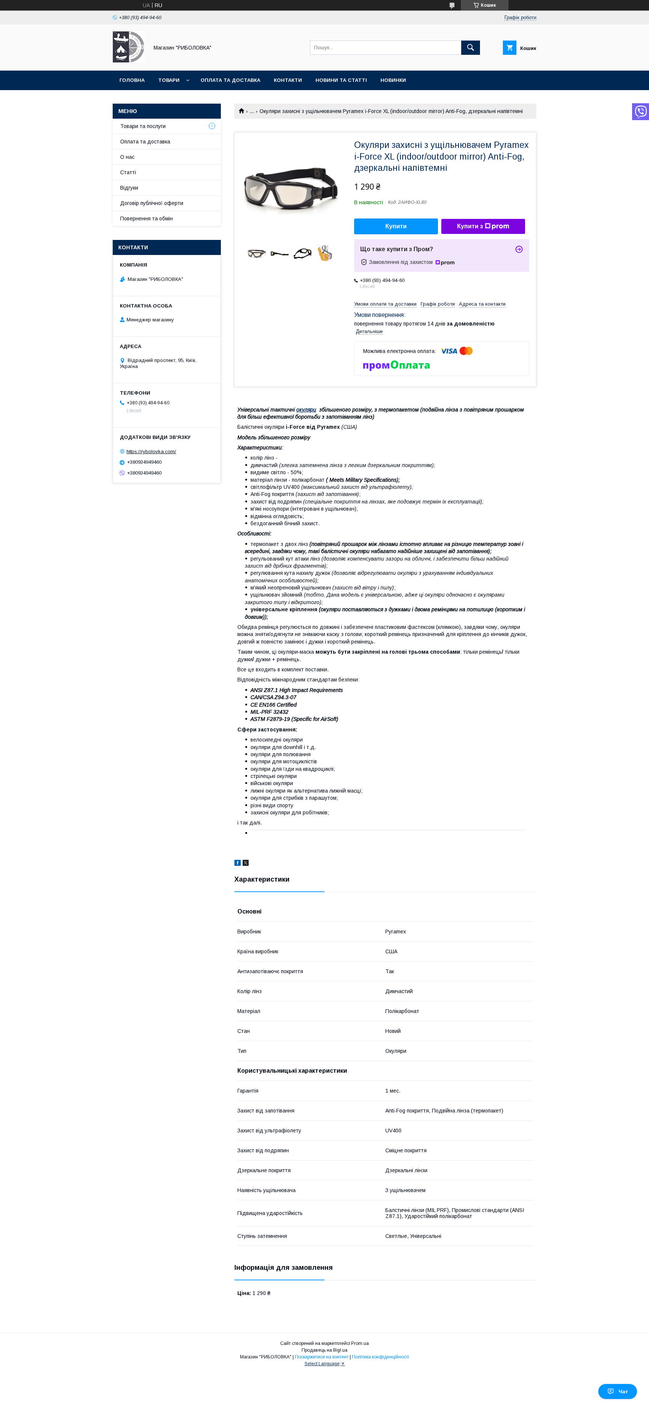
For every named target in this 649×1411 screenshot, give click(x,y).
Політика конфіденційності (380, 1357)
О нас (127, 157)
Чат (623, 1391)
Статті (128, 172)
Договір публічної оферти (151, 203)
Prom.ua (360, 1343)
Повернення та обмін (146, 219)
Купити (396, 226)
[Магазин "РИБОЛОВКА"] (129, 61)
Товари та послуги (143, 126)
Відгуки (129, 188)
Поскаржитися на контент (322, 1357)
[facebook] (237, 864)
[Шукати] (470, 48)
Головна (132, 80)
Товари (169, 80)
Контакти (288, 80)
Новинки (393, 80)
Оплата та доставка (230, 80)
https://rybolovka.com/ (151, 451)
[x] (246, 864)
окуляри (306, 410)
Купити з (470, 226)
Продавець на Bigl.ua (324, 1350)
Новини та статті (341, 80)
